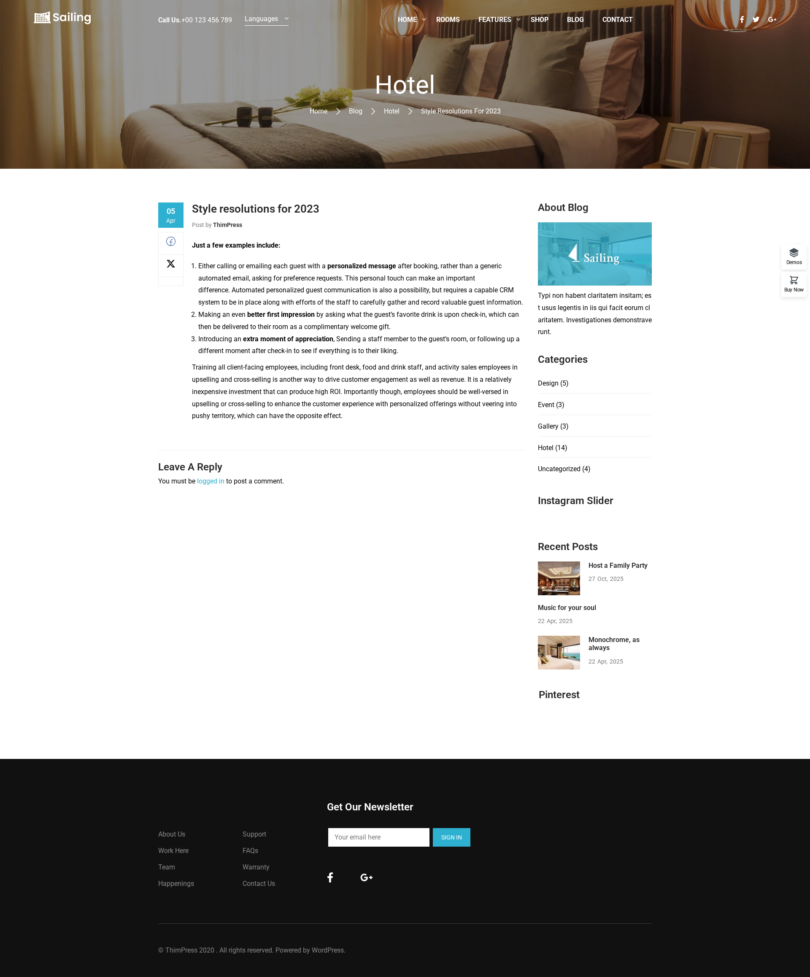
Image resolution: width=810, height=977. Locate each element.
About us (171, 834)
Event (546, 405)
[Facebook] (171, 244)
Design (548, 383)
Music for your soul (567, 608)
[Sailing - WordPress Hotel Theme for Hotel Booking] (62, 19)
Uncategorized (559, 469)
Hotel (392, 111)
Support (254, 834)
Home (318, 111)
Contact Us (259, 884)
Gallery (548, 426)
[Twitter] (171, 266)
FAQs (250, 851)
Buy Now (794, 289)
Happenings (176, 884)
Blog (355, 111)
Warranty (256, 867)
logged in (210, 481)
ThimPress (227, 224)
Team (166, 867)
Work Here (173, 851)
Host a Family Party (618, 565)
